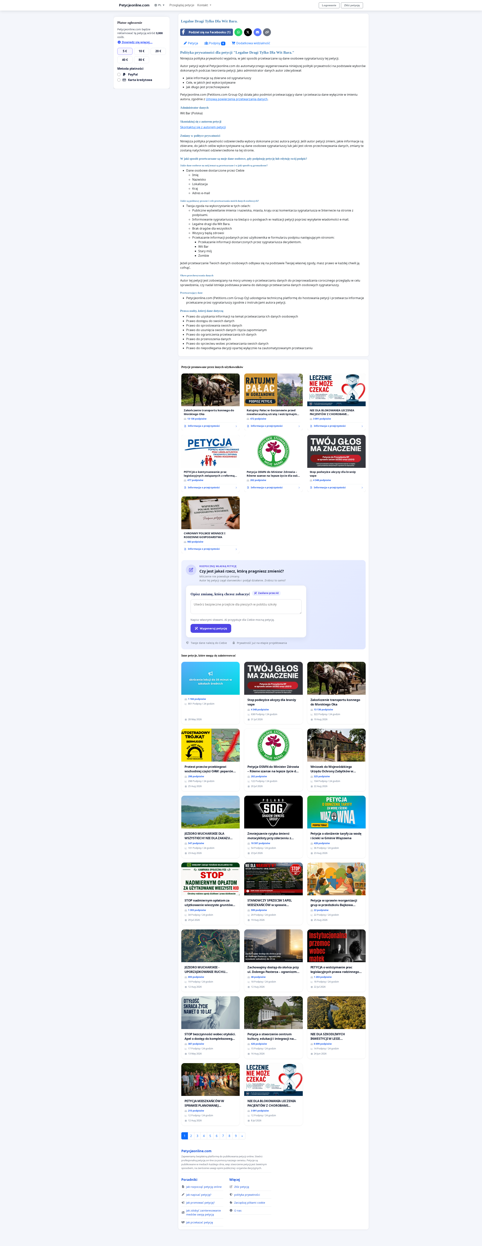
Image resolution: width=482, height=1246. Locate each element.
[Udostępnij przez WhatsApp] (238, 32)
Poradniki (189, 1179)
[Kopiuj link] (267, 32)
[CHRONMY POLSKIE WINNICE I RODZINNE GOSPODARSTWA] (210, 525)
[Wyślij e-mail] (258, 32)
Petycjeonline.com (134, 5)
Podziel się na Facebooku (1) (209, 32)
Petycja (192, 43)
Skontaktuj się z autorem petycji (203, 127)
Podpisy (216, 43)
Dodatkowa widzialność (253, 43)
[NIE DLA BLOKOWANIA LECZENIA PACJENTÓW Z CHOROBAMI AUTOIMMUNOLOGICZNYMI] (336, 402)
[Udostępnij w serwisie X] (248, 32)
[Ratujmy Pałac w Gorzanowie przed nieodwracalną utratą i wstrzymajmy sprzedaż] (273, 402)
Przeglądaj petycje (181, 5)
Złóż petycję (352, 5)
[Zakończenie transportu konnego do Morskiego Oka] (210, 402)
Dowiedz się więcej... (137, 42)
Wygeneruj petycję (213, 628)
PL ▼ (161, 5)
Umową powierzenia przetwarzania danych (237, 99)
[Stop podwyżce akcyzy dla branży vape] (336, 463)
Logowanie (329, 5)
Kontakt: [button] (203, 5)
